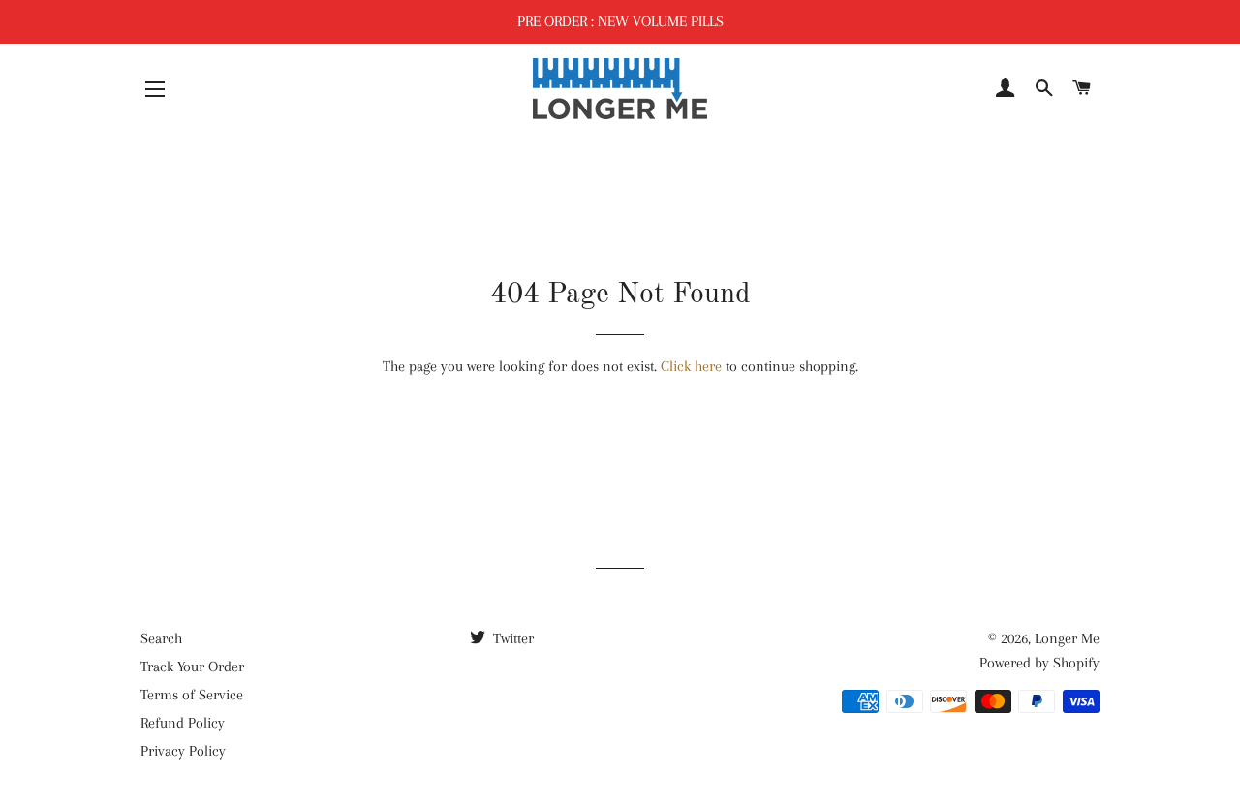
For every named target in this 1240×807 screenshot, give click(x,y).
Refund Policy (182, 722)
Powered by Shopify (1039, 662)
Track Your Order (192, 666)
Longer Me (1067, 638)
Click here (691, 366)
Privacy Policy (183, 751)
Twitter (511, 638)
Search (161, 638)
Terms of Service (191, 694)
